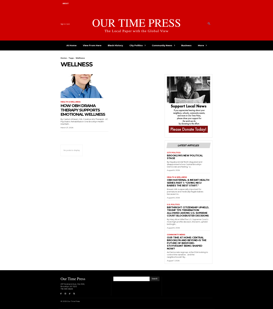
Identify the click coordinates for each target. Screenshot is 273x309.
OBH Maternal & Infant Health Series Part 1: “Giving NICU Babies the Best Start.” (188, 183)
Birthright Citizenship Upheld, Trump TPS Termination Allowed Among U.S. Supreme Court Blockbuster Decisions (188, 211)
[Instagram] (65, 293)
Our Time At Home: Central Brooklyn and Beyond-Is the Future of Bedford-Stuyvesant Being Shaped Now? (186, 243)
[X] (74, 293)
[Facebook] (60, 293)
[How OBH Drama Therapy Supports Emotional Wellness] (84, 86)
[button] (209, 23)
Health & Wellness (70, 102)
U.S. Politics (173, 205)
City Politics (173, 153)
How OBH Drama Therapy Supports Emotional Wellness (83, 110)
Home (64, 58)
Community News (176, 235)
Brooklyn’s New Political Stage (185, 157)
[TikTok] (69, 293)
